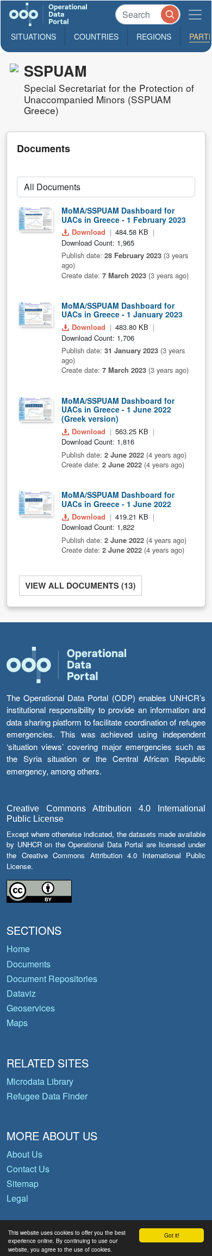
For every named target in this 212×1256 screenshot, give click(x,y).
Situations (33, 36)
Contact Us (28, 1169)
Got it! (171, 1235)
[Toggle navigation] (195, 14)
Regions (153, 36)
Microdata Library (40, 1081)
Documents (29, 964)
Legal (17, 1198)
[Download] (35, 218)
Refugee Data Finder (47, 1096)
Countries (96, 36)
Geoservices (31, 1008)
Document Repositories (52, 978)
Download (89, 232)
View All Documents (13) (80, 585)
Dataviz (21, 993)
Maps (17, 1022)
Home (18, 948)
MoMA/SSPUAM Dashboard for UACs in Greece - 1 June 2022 (117, 499)
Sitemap (23, 1183)
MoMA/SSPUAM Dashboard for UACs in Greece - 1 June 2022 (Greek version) (117, 409)
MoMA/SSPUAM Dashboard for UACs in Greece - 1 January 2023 (122, 310)
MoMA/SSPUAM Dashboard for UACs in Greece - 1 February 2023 (123, 215)
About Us (24, 1154)
